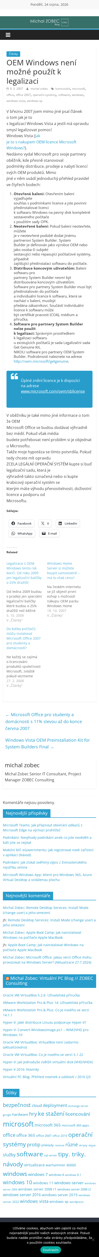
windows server (69, 1182)
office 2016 (59, 1136)
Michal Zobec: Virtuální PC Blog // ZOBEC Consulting (49, 980)
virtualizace (34, 1165)
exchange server (78, 1106)
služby (9, 1155)
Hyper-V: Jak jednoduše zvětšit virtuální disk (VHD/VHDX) (48, 1062)
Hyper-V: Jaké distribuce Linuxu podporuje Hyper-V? (44, 1022)
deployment (55, 1105)
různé (71, 1144)
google (7, 1114)
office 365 (25, 1135)
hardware (20, 1114)
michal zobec (40, 89)
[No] (93, 1239)
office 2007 (23, 95)
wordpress (76, 1202)
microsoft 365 (48, 1125)
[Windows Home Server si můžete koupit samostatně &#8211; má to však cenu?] (67, 589)
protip (33, 1144)
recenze (59, 1145)
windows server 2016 (22, 1194)
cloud (37, 1105)
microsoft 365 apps (75, 1125)
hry (33, 1113)
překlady (47, 1145)
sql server (50, 1155)
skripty (83, 1145)
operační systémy (44, 95)
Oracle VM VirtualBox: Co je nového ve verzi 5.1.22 (43, 1054)
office (10, 95)
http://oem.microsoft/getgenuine (41, 361)
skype (92, 1145)
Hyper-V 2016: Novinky (21, 1069)
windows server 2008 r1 (37, 1189)
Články (13, 54)
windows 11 (43, 1182)
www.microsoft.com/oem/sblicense (53, 391)
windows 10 (17, 1182)
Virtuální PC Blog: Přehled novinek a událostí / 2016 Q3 (47, 1076)
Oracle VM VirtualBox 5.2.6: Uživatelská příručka (41, 995)
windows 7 (38, 1174)
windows (77, 95)
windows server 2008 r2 (74, 1189)
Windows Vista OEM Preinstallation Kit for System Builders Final (47, 743)
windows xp (34, 101)
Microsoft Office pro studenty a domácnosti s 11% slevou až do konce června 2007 (43, 721)
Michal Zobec (13, 907)
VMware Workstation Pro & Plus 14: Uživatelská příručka (48, 1002)
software (64, 95)
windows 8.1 (73, 1175)
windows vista (15, 101)
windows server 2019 (60, 1194)
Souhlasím (50, 1250)
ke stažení (51, 1113)
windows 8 (56, 1175)
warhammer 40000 (61, 1165)
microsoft (78, 89)
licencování (62, 89)
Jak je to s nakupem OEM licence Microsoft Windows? (41, 142)
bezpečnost (17, 1105)
